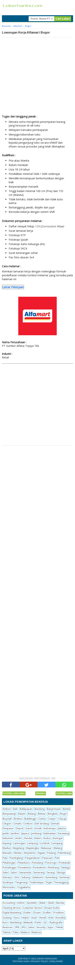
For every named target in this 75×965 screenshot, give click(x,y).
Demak (55, 823)
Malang (58, 848)
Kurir (5, 922)
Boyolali (7, 818)
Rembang (53, 867)
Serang (50, 872)
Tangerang (21, 882)
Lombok (44, 843)
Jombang (36, 833)
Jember (15, 833)
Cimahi (17, 823)
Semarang (38, 872)
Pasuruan (47, 858)
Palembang (64, 853)
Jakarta (62, 828)
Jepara (25, 833)
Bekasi (41, 813)
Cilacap (62, 818)
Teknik (59, 927)
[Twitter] (46, 784)
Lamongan (19, 843)
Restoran (7, 927)
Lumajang (57, 843)
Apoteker (32, 902)
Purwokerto (39, 867)
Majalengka (32, 848)
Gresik (37, 828)
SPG (24, 927)
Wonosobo (9, 887)
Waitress (36, 932)
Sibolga (61, 872)
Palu (5, 858)
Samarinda (25, 872)
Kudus (47, 838)
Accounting (9, 902)
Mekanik (28, 922)
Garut (29, 828)
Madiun (7, 848)
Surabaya (8, 882)
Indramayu (50, 828)
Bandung (39, 809)
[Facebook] (11, 784)
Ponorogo (51, 862)
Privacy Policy (39, 961)
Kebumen (8, 838)
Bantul (66, 809)
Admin (20, 902)
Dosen (37, 912)
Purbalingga (9, 867)
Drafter (47, 912)
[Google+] (29, 784)
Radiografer (56, 922)
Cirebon (27, 823)
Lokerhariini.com (46, 958)
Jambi (6, 833)
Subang (26, 877)
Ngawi (41, 853)
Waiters (25, 932)
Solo (16, 877)
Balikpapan (26, 809)
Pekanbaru (24, 862)
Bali (15, 809)
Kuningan (58, 838)
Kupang (7, 843)
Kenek (43, 917)
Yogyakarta (24, 887)
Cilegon (7, 823)
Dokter (27, 912)
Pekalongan (9, 862)
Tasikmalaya (36, 882)
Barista (60, 902)
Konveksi (60, 917)
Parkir (38, 922)
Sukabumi (37, 877)
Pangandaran (32, 858)
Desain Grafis (51, 907)
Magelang (18, 848)
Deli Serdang (42, 823)
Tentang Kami (20, 961)
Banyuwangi (9, 813)
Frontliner (58, 912)
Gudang (7, 917)
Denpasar (8, 828)
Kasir (34, 917)
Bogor (63, 813)
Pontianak (64, 862)
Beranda (40, 793)
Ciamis (42, 818)
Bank (51, 902)
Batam (21, 813)
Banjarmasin (54, 809)
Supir (50, 927)
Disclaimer (56, 961)
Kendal (28, 838)
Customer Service (32, 907)
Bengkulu (53, 813)
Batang (32, 813)
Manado (7, 853)
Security (41, 927)
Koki (51, 917)
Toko (15, 932)
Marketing (15, 922)
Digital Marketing (12, 912)
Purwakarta (24, 867)
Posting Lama (64, 793)
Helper (25, 917)
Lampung (33, 843)
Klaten (37, 838)
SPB (17, 927)
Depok (19, 828)
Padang (51, 853)
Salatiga (65, 867)
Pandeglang (16, 858)
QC (45, 922)
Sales (5, 872)
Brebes (18, 818)
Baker (43, 902)
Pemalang (37, 862)
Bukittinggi (30, 818)
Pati (57, 858)
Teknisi (6, 932)
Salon (14, 872)
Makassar (46, 848)
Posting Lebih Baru (14, 793)
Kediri (19, 838)
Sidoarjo (7, 877)
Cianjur (52, 818)
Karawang (63, 833)
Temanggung (61, 882)
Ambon (7, 809)
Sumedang (51, 877)
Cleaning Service (11, 907)
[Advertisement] (37, 77)
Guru (16, 917)
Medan (18, 853)
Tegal (49, 882)
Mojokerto (30, 853)
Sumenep (64, 877)
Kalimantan (50, 833)
